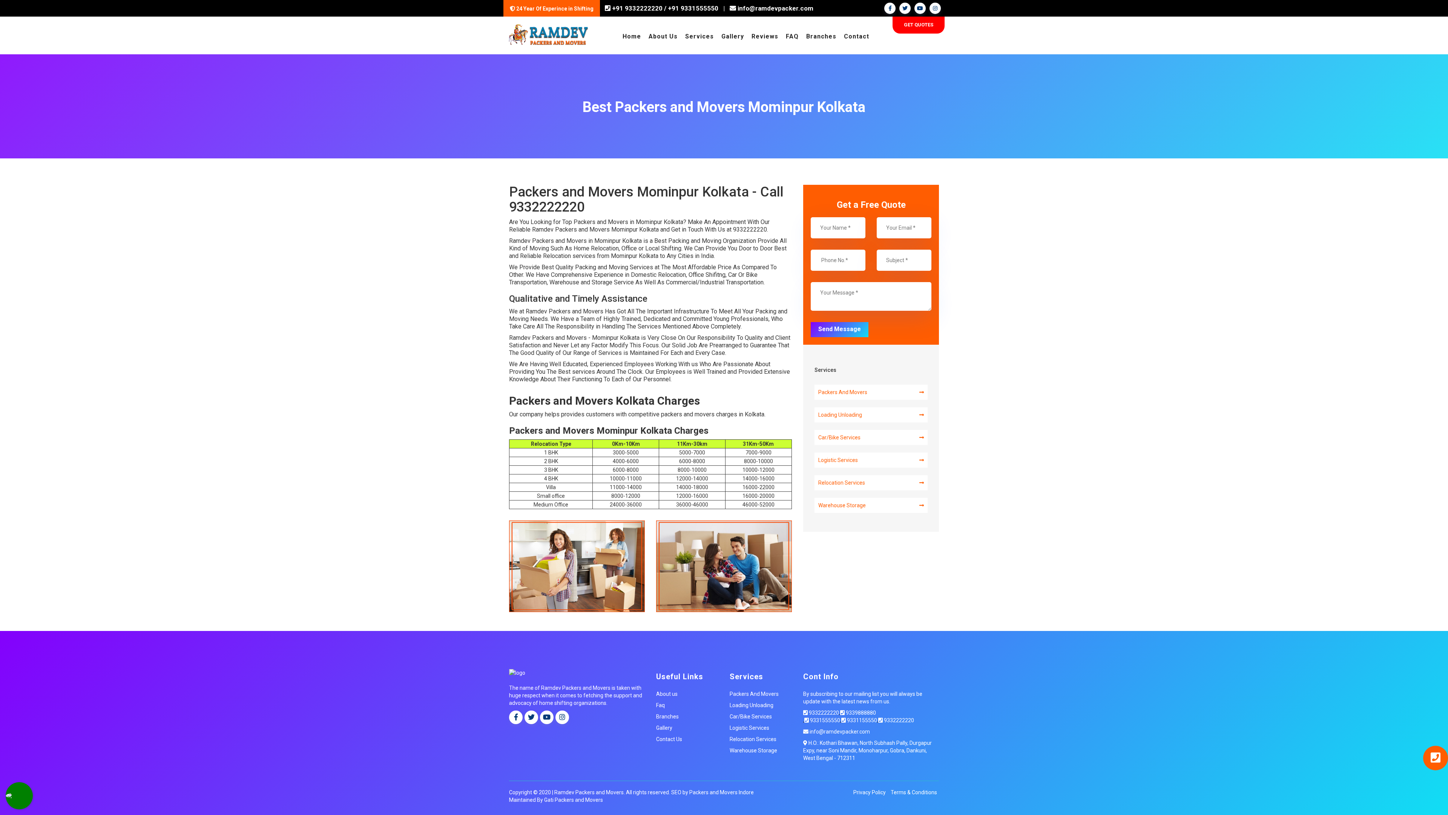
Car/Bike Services (839, 437)
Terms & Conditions (914, 792)
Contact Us (669, 739)
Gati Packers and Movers (573, 800)
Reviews (765, 36)
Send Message (839, 329)
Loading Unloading (840, 415)
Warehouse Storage (842, 505)
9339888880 (860, 713)
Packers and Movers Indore (721, 792)
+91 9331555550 (693, 8)
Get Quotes (918, 25)
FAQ (792, 36)
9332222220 (823, 713)
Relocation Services (841, 483)
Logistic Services (838, 460)
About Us (663, 36)
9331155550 (861, 720)
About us (667, 694)
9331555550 (824, 720)
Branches (821, 36)
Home (632, 36)
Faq (660, 705)
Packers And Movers (842, 392)
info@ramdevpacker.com (774, 8)
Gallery (732, 36)
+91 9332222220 (636, 8)
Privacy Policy (869, 792)
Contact (856, 36)
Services (699, 36)
